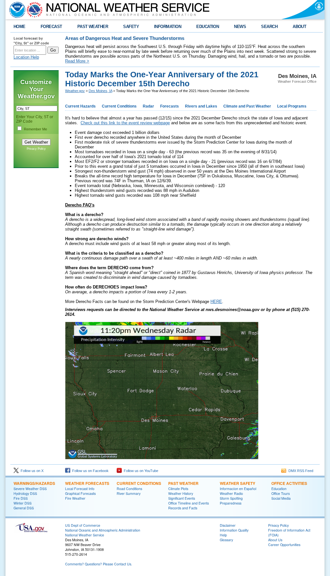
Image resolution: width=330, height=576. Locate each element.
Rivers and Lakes (201, 106)
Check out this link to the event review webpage (125, 122)
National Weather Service (84, 535)
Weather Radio (231, 493)
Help (223, 535)
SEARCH (269, 26)
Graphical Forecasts (80, 493)
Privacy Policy (36, 148)
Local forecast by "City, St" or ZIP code (31, 40)
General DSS (24, 507)
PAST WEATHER (92, 26)
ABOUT (299, 26)
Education (278, 488)
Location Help (26, 57)
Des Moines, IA (100, 91)
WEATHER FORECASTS (87, 483)
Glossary (226, 539)
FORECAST (51, 26)
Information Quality (234, 530)
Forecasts (169, 106)
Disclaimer (228, 525)
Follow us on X (31, 471)
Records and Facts (182, 507)
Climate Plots (178, 488)
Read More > (77, 61)
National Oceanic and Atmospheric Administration (102, 530)
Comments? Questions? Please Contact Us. (98, 564)
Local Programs (291, 106)
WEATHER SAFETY (237, 483)
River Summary (129, 493)
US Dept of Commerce (82, 525)
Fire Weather (75, 498)
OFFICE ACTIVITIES (289, 483)
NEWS (240, 26)
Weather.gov (75, 91)
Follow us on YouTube (140, 471)
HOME (19, 26)
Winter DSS (23, 503)
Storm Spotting (231, 498)
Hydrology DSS (25, 493)
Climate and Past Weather (247, 106)
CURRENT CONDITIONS (139, 483)
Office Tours (280, 493)
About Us (275, 539)
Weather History (180, 493)
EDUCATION (207, 26)
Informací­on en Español (238, 488)
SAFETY (131, 26)
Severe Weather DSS (30, 488)
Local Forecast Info (79, 488)
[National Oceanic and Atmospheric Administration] (15, 9)
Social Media (281, 498)
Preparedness (230, 503)
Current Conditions (119, 106)
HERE (216, 301)
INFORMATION (167, 26)
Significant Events (181, 498)
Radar (148, 106)
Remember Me (35, 129)
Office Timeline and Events (188, 503)
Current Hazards (80, 106)
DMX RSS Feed (299, 471)
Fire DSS (21, 498)
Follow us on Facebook (89, 471)
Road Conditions (129, 488)
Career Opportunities (284, 544)
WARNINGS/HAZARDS (34, 483)
